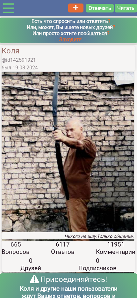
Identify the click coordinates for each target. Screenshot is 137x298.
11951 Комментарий (115, 248)
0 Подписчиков (97, 264)
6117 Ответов (63, 248)
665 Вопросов (16, 248)
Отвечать (100, 8)
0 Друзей (30, 264)
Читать (125, 8)
